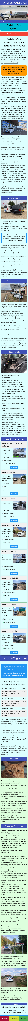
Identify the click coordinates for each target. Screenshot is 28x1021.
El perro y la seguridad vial (16, 812)
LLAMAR (23, 1019)
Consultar (14, 467)
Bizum (20, 240)
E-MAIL (4, 1019)
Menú (2, 21)
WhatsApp (14, 1019)
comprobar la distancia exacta (9, 63)
